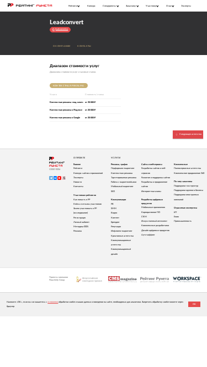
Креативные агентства (122, 236)
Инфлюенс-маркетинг (121, 231)
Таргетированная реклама (123, 178)
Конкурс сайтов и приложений (88, 173)
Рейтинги (77, 168)
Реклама (77, 231)
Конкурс (91, 5)
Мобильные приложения (153, 207)
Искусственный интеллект (154, 221)
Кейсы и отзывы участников (87, 204)
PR (112, 204)
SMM (113, 208)
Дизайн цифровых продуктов (155, 230)
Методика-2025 (80, 227)
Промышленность (183, 221)
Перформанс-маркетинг (123, 168)
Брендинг (115, 222)
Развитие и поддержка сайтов (155, 178)
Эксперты (186, 5)
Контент (115, 218)
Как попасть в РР (81, 200)
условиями (52, 302)
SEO (113, 191)
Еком (176, 217)
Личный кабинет (81, 222)
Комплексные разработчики (155, 225)
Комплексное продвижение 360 (189, 173)
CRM (144, 217)
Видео (114, 213)
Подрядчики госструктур (186, 186)
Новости (77, 182)
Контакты (84, 46)
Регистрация (79, 218)
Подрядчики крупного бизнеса (188, 190)
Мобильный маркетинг (122, 186)
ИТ (175, 212)
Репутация (116, 227)
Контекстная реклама (68, 86)
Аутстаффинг (148, 235)
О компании (62, 46)
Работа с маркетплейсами (123, 182)
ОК (194, 304)
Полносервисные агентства (187, 168)
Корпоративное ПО (150, 212)
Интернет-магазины (151, 191)
